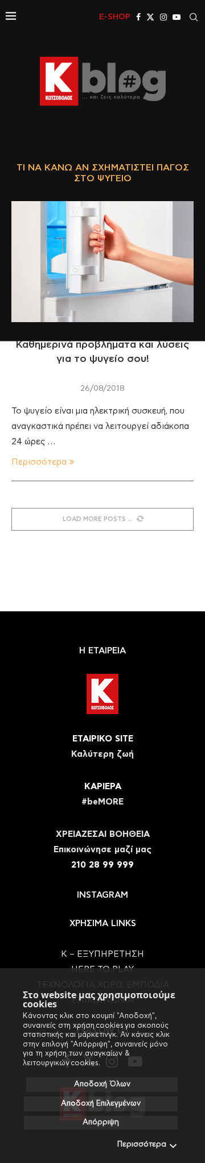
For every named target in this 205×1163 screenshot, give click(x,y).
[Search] (193, 17)
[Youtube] (177, 17)
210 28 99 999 (102, 865)
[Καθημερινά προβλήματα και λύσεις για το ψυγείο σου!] (102, 261)
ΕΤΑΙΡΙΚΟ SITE (102, 739)
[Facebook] (138, 17)
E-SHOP (114, 17)
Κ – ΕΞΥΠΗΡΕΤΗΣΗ (102, 954)
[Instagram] (163, 17)
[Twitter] (150, 17)
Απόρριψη (101, 1122)
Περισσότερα (141, 1144)
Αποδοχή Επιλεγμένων (101, 1103)
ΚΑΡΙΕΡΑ (102, 786)
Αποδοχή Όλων (102, 1084)
